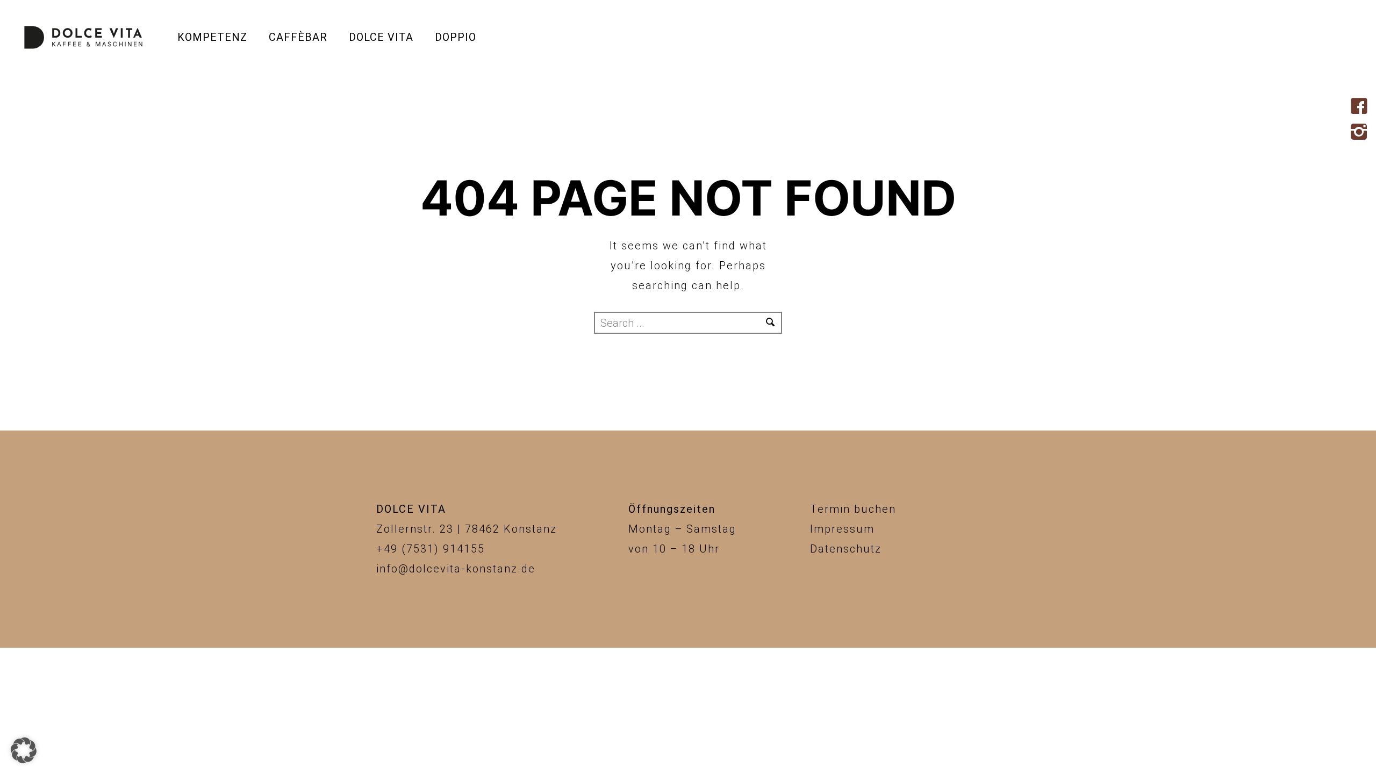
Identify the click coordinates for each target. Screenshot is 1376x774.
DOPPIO (455, 37)
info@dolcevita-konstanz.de (455, 568)
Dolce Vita (381, 37)
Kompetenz (212, 37)
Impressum (842, 528)
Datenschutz (846, 548)
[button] (23, 750)
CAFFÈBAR (298, 37)
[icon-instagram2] (1362, 133)
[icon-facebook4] (1362, 107)
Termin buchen (853, 509)
